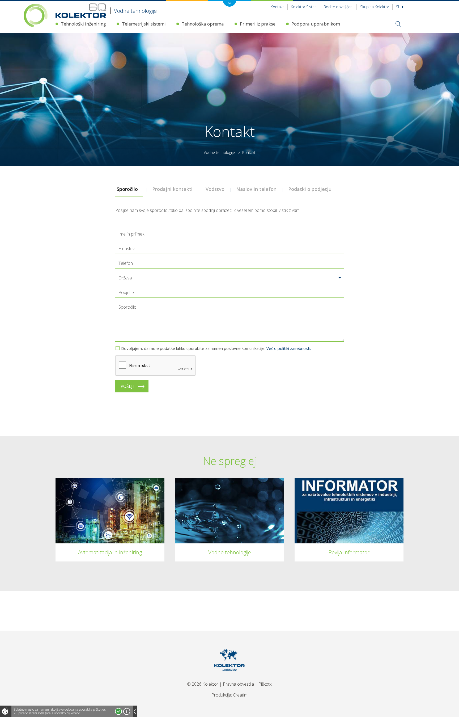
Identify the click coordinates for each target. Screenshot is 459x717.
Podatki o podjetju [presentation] (310, 189)
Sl (398, 6)
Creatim (240, 695)
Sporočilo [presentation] (129, 189)
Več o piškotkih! (126, 711)
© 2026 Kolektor (202, 684)
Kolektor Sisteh (304, 6)
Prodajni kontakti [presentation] (173, 189)
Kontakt (277, 6)
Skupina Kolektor (374, 6)
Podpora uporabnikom (315, 24)
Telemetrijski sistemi (144, 24)
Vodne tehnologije (219, 152)
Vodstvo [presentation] (215, 189)
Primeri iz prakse (257, 24)
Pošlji (127, 386)
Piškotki (265, 684)
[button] (229, 277)
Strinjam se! (118, 711)
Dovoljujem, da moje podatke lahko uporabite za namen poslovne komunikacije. (216, 348)
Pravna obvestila (238, 684)
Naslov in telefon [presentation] (257, 189)
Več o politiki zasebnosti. (288, 348)
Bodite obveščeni (338, 6)
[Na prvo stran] (229, 678)
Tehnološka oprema (203, 24)
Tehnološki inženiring (83, 24)
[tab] (129, 189)
